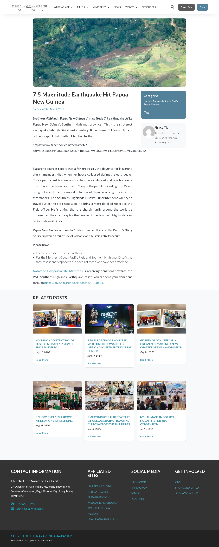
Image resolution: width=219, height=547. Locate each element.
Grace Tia (42, 109)
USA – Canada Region (103, 519)
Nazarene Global (100, 486)
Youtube (137, 498)
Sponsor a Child (187, 487)
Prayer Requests (153, 104)
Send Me (186, 7)
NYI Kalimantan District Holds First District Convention (157, 420)
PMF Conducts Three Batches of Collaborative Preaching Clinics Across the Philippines (109, 420)
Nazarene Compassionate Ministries (58, 271)
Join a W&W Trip (186, 493)
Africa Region (98, 491)
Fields (81, 7)
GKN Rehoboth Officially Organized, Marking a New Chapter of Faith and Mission (161, 344)
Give (202, 7)
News (117, 7)
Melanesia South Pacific (165, 101)
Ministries (99, 7)
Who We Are (62, 7)
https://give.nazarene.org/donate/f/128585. (74, 283)
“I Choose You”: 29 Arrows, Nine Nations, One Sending (54, 418)
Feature (148, 101)
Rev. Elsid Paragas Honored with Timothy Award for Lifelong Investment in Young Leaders (109, 345)
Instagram (139, 487)
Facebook (138, 482)
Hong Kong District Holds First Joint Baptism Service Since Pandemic (55, 344)
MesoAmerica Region (103, 502)
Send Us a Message (29, 508)
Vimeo (135, 493)
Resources (149, 7)
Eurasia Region (99, 497)
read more (42, 359)
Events (129, 7)
